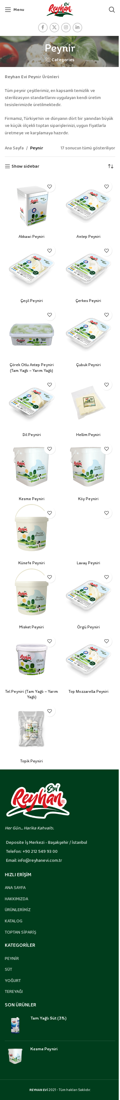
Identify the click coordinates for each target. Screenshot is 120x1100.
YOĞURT (13, 980)
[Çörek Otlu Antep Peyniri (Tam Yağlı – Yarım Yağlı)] (32, 333)
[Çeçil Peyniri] (32, 269)
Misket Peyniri (31, 627)
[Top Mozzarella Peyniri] (89, 659)
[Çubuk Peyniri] (89, 333)
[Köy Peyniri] (89, 467)
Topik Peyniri (31, 761)
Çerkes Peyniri (88, 300)
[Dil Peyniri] (32, 403)
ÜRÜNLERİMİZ (18, 909)
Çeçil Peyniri (31, 300)
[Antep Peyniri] (89, 204)
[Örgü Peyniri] (89, 595)
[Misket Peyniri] (32, 595)
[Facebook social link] (43, 27)
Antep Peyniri (88, 236)
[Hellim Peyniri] (89, 403)
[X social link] (54, 27)
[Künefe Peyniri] (32, 531)
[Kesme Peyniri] (32, 467)
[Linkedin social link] (77, 27)
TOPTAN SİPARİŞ (20, 932)
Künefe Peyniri (31, 562)
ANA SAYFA (15, 887)
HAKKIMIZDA (16, 899)
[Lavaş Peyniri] (89, 531)
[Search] (112, 9)
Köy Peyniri (88, 498)
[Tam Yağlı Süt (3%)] (15, 1025)
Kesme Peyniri (31, 498)
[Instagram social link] (66, 27)
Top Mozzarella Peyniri (88, 691)
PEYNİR (12, 958)
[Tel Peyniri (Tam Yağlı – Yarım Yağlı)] (32, 659)
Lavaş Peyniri (88, 562)
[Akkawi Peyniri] (32, 204)
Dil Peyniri (31, 434)
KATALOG (13, 921)
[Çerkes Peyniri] (89, 269)
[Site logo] (60, 9)
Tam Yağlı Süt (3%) (48, 1018)
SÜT (8, 969)
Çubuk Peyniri (88, 364)
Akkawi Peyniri (31, 236)
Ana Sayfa (14, 148)
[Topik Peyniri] (32, 729)
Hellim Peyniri (88, 434)
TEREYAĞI (14, 991)
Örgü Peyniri (88, 627)
